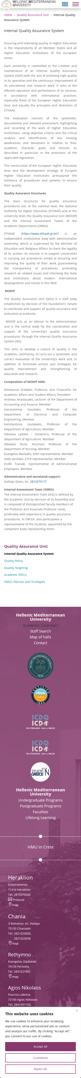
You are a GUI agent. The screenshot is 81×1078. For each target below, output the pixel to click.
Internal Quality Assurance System (29, 554)
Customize (40, 1058)
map (15, 905)
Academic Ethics (15, 575)
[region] (40, 1042)
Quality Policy (13, 561)
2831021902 (22, 971)
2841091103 (22, 1004)
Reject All (40, 1069)
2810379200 (22, 895)
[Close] (76, 1010)
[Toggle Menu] (75, 4)
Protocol (18, 900)
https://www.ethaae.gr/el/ (40, 234)
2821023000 (22, 933)
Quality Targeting (16, 568)
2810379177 (38, 481)
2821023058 (22, 938)
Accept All (40, 1046)
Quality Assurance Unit (26, 546)
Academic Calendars (40, 625)
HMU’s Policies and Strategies (24, 582)
